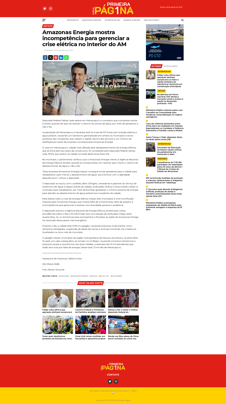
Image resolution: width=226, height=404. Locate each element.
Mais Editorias (151, 20)
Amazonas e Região (91, 20)
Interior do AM (112, 20)
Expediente (73, 20)
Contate (113, 374)
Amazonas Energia (80, 276)
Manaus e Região (131, 20)
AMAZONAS (64, 276)
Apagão (94, 276)
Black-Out (104, 276)
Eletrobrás (117, 276)
